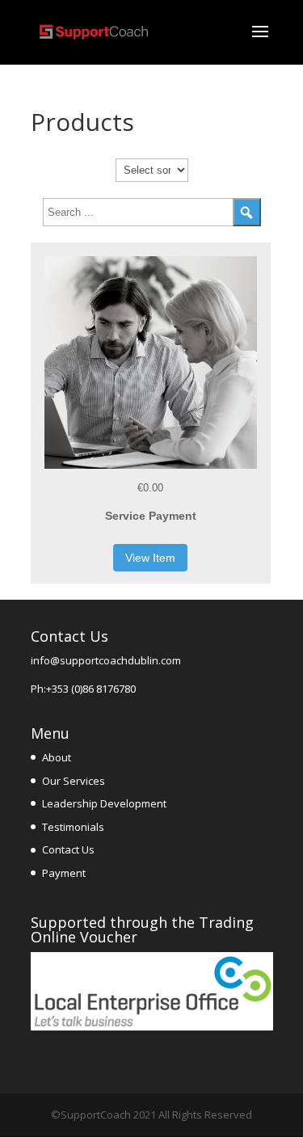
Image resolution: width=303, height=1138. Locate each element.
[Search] (247, 212)
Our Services (73, 780)
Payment (64, 873)
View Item (150, 557)
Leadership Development (104, 803)
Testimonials (73, 827)
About (56, 757)
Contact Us (68, 849)
